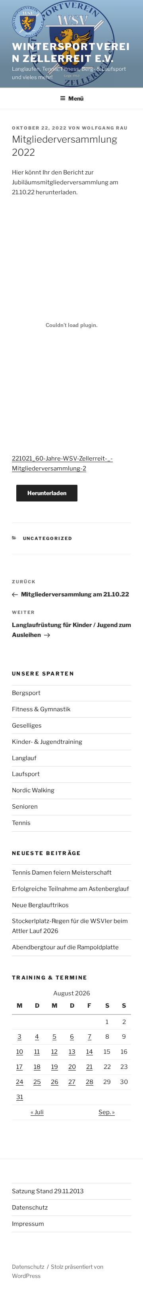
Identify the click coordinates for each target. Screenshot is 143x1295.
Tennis (21, 823)
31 (19, 1097)
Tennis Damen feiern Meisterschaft (62, 872)
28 (89, 1082)
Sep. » (107, 1112)
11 (37, 1051)
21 (89, 1066)
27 (71, 1082)
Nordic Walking (33, 790)
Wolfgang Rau (105, 128)
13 (72, 1051)
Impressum (28, 1223)
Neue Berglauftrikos (40, 905)
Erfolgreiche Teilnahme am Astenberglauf (70, 888)
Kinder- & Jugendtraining (47, 741)
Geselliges (27, 725)
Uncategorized (48, 538)
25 (37, 1082)
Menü (75, 98)
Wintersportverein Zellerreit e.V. (71, 52)
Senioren (25, 806)
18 (37, 1066)
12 (54, 1051)
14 (89, 1051)
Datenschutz (30, 1207)
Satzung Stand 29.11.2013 (48, 1191)
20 (72, 1066)
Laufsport (26, 774)
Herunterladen (46, 493)
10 (19, 1051)
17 (19, 1066)
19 (54, 1066)
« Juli (37, 1112)
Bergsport (26, 693)
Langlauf (24, 758)
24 (19, 1082)
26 (54, 1082)
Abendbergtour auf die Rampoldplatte (65, 947)
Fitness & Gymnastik (41, 709)
